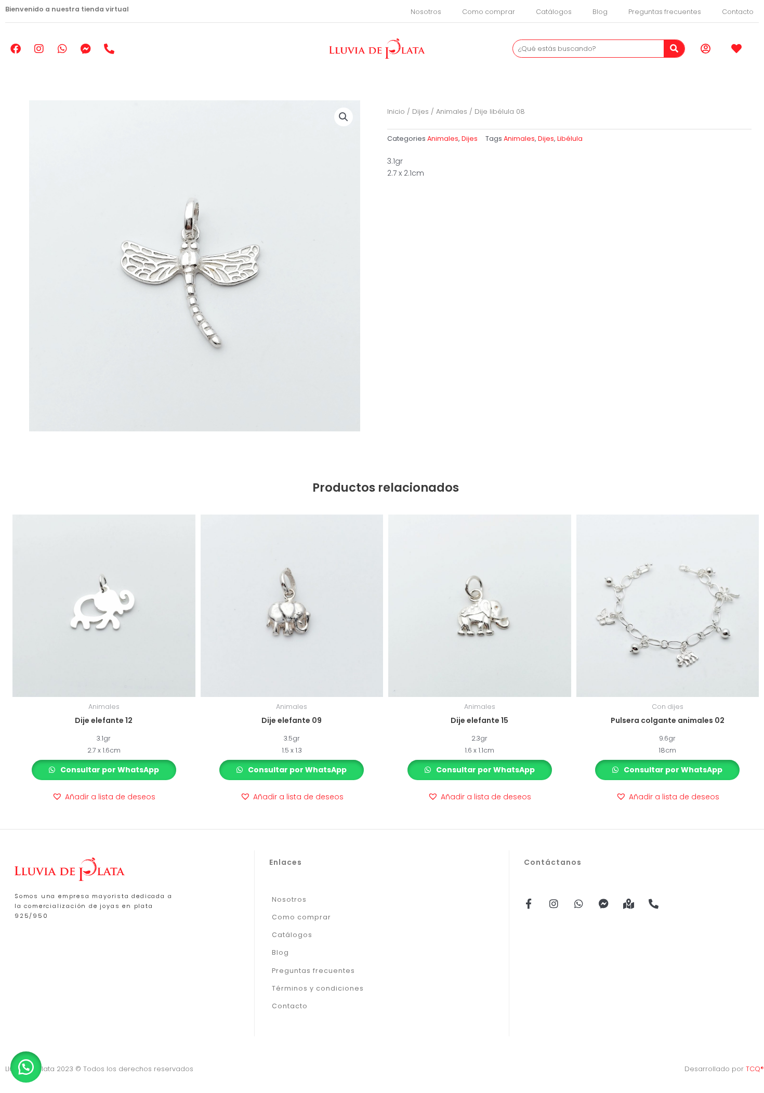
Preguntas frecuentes (664, 11)
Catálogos (554, 11)
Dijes (420, 111)
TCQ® (755, 1069)
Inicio (396, 111)
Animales (451, 111)
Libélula (570, 138)
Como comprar (488, 11)
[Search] (674, 48)
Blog (600, 11)
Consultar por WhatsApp (109, 770)
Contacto (738, 11)
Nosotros (426, 11)
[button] (343, 117)
